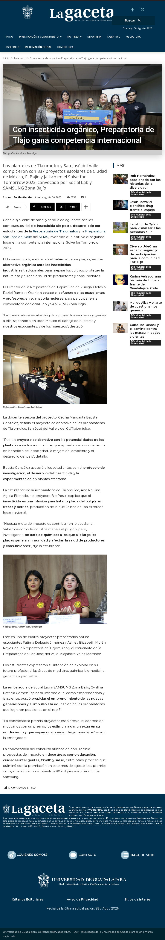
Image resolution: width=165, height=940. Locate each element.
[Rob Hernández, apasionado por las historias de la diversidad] (120, 179)
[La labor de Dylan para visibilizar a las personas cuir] (120, 227)
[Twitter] (142, 10)
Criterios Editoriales (27, 899)
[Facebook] (132, 10)
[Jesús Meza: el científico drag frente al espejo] (120, 205)
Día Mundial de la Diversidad (141, 193)
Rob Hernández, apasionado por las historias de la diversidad (145, 182)
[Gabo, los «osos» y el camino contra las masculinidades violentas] (120, 328)
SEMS (43, 237)
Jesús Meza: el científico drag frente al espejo (142, 206)
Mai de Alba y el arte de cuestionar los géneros (146, 306)
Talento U (20, 58)
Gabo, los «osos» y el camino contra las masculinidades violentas (145, 331)
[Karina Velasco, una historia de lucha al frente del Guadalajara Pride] (120, 279)
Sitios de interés (137, 899)
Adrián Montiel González (24, 197)
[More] (85, 207)
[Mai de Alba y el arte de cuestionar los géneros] (120, 306)
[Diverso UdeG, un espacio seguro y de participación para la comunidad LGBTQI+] (120, 249)
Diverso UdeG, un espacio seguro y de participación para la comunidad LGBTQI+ (145, 254)
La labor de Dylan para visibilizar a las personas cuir (145, 228)
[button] (134, 20)
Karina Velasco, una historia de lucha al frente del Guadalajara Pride (145, 282)
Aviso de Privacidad (82, 899)
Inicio (6, 58)
